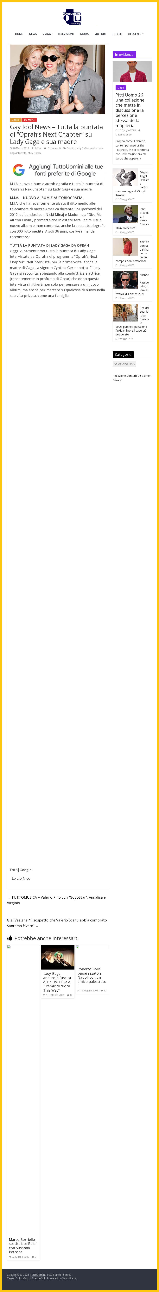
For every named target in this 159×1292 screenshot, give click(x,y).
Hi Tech (116, 34)
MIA (30, 153)
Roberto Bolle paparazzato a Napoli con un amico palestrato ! (92, 977)
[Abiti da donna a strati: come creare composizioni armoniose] (125, 240)
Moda (84, 34)
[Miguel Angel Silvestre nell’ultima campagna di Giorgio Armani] (125, 170)
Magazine (29, 120)
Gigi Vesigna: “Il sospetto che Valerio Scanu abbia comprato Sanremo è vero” (57, 923)
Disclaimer (144, 376)
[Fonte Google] (58, 170)
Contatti (132, 376)
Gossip (16, 120)
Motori (100, 34)
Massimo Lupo (124, 134)
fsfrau (38, 148)
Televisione (65, 34)
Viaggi (47, 34)
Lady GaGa (82, 148)
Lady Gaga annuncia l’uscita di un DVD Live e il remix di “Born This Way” (57, 981)
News (33, 34)
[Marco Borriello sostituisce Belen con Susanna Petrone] (23, 947)
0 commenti (54, 148)
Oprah (37, 153)
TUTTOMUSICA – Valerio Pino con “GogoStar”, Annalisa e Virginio (56, 900)
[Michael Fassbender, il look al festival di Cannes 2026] (125, 273)
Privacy (117, 380)
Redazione (119, 376)
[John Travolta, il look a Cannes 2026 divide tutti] (125, 207)
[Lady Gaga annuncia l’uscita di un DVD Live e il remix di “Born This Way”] (57, 947)
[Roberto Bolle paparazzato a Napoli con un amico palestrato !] (92, 947)
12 (105, 990)
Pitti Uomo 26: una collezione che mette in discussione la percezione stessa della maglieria (130, 110)
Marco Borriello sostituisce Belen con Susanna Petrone (23, 1245)
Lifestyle (134, 34)
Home (19, 34)
